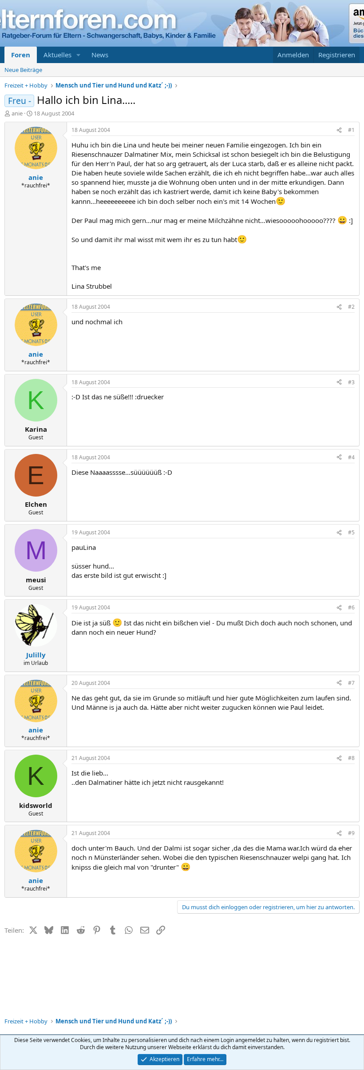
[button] (78, 55)
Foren (20, 54)
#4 (351, 457)
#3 (351, 382)
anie (17, 113)
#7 (351, 683)
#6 (351, 607)
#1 (351, 130)
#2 (351, 306)
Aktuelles (57, 54)
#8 (351, 758)
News (99, 54)
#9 (351, 833)
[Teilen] (339, 130)
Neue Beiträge (23, 70)
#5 (351, 532)
